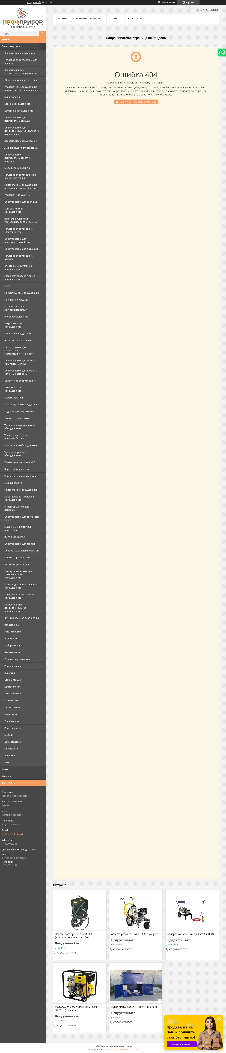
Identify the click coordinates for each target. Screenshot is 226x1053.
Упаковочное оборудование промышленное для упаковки (21, 88)
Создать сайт (34, 2)
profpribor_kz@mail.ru (14, 834)
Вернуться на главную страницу (138, 101)
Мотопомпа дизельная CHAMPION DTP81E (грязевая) (76, 1008)
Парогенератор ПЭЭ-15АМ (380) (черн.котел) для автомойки (74, 935)
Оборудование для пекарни (20, 543)
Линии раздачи (13, 482)
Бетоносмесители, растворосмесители (15, 308)
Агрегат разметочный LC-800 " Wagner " (135, 934)
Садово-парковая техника (19, 411)
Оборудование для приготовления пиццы (17, 119)
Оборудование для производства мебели (17, 240)
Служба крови (12, 721)
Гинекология (11, 748)
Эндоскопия (11, 638)
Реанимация (11, 714)
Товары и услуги (11, 46)
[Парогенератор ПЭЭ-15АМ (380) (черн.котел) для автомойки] (79, 913)
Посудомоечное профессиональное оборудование (15, 608)
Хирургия (9, 672)
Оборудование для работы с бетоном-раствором (20, 372)
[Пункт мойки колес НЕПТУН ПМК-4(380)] (136, 985)
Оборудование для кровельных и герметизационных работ (19, 350)
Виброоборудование (16, 316)
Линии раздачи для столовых (21, 147)
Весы (7, 762)
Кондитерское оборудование (21, 476)
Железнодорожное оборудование (15, 454)
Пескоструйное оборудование (21, 292)
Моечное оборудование (18, 333)
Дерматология (12, 741)
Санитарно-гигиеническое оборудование (19, 596)
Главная (62, 18)
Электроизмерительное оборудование (18, 267)
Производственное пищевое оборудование (20, 586)
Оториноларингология (17, 659)
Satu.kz (128, 1046)
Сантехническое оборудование (13, 210)
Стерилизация (12, 679)
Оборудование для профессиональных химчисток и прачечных (21, 131)
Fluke (7, 285)
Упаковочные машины (17, 194)
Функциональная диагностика (21, 617)
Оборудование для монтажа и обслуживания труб (21, 362)
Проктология (11, 700)
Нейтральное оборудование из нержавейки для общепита (21, 186)
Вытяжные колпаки (15, 536)
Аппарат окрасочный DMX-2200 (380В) (190, 934)
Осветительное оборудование (13, 389)
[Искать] (42, 33)
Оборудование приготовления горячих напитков (17, 158)
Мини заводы (12, 96)
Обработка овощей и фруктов (21, 550)
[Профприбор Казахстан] (23, 16)
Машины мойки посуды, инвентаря (17, 528)
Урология (9, 755)
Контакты (135, 18)
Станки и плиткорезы (16, 418)
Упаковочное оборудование (20, 445)
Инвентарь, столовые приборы (16, 508)
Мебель (8, 734)
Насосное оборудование (18, 340)
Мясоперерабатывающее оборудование (19, 498)
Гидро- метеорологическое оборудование (19, 277)
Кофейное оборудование (18, 110)
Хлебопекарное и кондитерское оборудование (21, 71)
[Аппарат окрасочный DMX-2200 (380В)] (192, 913)
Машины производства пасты (21, 557)
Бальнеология (12, 652)
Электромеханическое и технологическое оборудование (18, 574)
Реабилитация (12, 666)
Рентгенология (12, 728)
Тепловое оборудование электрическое (18, 230)
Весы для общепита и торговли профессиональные (21, 220)
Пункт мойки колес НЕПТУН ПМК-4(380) (135, 1007)
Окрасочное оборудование (20, 380)
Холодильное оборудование (20, 53)
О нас (5, 769)
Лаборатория (12, 645)
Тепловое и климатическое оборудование (19, 427)
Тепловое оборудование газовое (18, 257)
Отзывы (6, 776)
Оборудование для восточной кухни (21, 518)
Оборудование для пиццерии (21, 248)
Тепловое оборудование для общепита (20, 61)
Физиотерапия (12, 631)
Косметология (12, 686)
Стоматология (12, 707)
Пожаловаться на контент (126, 1049)
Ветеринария (12, 624)
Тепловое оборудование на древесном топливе (20, 176)
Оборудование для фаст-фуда (21, 80)
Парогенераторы (14, 397)
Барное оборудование (17, 103)
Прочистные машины (16, 299)
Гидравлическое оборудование (13, 325)
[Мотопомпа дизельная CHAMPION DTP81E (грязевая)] (79, 985)
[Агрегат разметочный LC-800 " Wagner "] (136, 913)
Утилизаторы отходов (17, 564)
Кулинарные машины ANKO (19, 462)
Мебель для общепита (17, 167)
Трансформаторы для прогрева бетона (16, 437)
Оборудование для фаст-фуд (20, 201)
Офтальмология (13, 693)
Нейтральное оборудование (20, 489)
